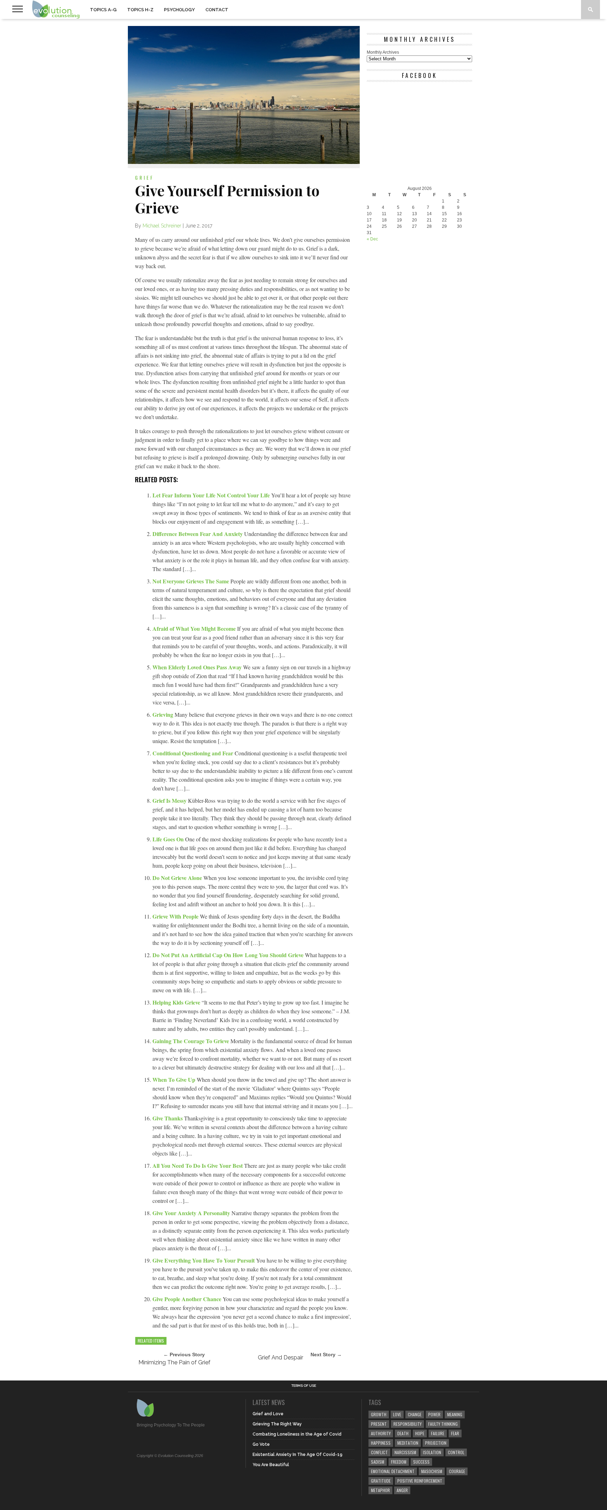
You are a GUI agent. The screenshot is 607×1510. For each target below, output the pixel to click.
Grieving (163, 714)
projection (435, 1443)
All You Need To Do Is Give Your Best (198, 1165)
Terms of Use (303, 1386)
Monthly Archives (383, 52)
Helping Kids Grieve (177, 1002)
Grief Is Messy (170, 800)
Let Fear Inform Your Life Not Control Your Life (211, 495)
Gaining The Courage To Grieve (191, 1041)
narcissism (405, 1452)
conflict (379, 1452)
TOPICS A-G (103, 9)
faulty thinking (443, 1424)
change (415, 1414)
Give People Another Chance (187, 1299)
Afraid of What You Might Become (194, 628)
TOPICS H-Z (140, 9)
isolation (432, 1452)
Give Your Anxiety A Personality (191, 1213)
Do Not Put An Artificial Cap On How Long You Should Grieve (228, 955)
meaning (454, 1414)
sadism (377, 1462)
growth (378, 1414)
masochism (431, 1471)
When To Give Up (174, 1079)
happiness (381, 1443)
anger (402, 1490)
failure (437, 1433)
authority (381, 1433)
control (456, 1452)
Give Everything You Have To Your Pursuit (204, 1260)
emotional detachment (393, 1471)
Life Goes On (168, 839)
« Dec (372, 239)
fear (455, 1433)
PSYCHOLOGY (179, 9)
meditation (407, 1443)
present (379, 1424)
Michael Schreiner (162, 226)
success (421, 1462)
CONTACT (216, 9)
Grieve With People (176, 916)
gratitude (381, 1481)
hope (419, 1433)
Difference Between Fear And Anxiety (198, 534)
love (397, 1414)
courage (457, 1471)
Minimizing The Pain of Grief (174, 1362)
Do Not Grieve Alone (177, 878)
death (403, 1433)
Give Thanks (168, 1118)
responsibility (407, 1424)
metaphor (380, 1490)
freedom (398, 1462)
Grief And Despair (280, 1357)
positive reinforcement (419, 1481)
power (434, 1414)
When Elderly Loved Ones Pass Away (197, 667)
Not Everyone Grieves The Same (191, 581)
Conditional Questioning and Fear (193, 753)
